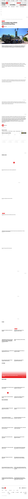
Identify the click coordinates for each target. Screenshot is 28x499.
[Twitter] (21, 488)
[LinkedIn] (22, 488)
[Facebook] (19, 488)
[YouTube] (24, 488)
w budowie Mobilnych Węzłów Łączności (12, 120)
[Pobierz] (1, 13)
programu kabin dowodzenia (6, 121)
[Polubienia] (1, 7)
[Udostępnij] (1, 14)
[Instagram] (25, 488)
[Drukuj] (1, 11)
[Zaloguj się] (22, 3)
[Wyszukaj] (15, 3)
